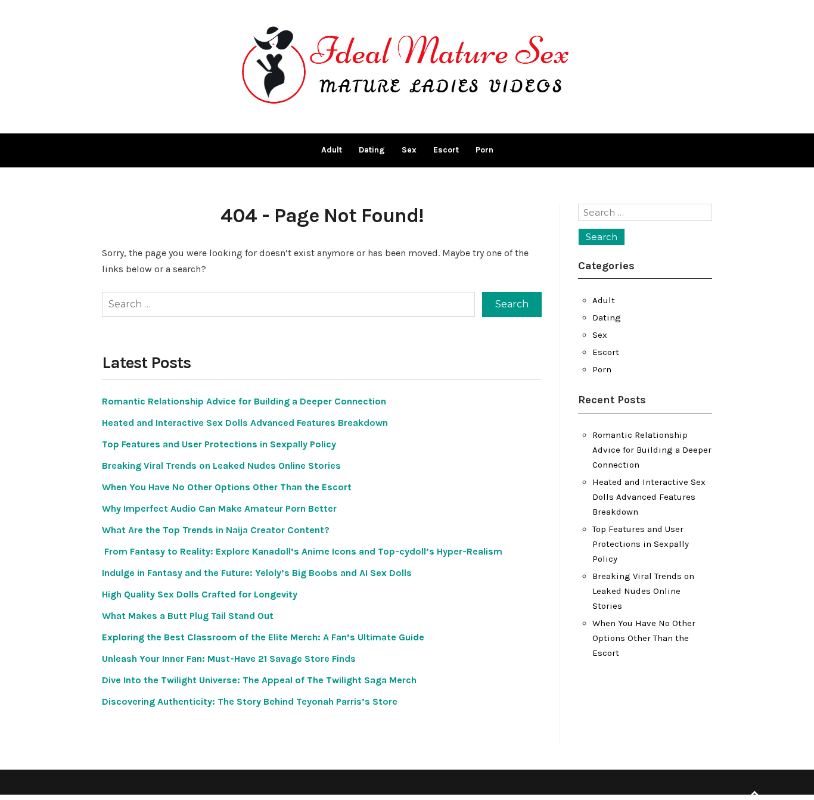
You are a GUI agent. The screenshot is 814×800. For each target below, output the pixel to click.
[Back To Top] (754, 793)
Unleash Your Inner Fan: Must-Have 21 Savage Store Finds (229, 658)
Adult (331, 150)
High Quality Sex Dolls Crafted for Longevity (199, 594)
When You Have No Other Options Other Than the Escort (227, 487)
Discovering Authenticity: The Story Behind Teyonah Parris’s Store (249, 701)
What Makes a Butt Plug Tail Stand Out (188, 615)
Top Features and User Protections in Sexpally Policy (219, 444)
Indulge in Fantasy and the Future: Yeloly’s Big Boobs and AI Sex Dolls (257, 572)
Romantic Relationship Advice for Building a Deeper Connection (244, 401)
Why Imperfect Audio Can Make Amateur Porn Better (219, 508)
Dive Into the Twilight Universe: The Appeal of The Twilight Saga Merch (259, 680)
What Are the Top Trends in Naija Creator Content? (216, 530)
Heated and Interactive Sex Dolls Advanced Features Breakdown (245, 422)
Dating (372, 150)
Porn (484, 150)
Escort (446, 150)
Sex (409, 150)
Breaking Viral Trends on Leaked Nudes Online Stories (221, 465)
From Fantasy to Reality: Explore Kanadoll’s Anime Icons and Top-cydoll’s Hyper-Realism (302, 551)
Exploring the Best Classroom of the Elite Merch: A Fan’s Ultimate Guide (263, 637)
